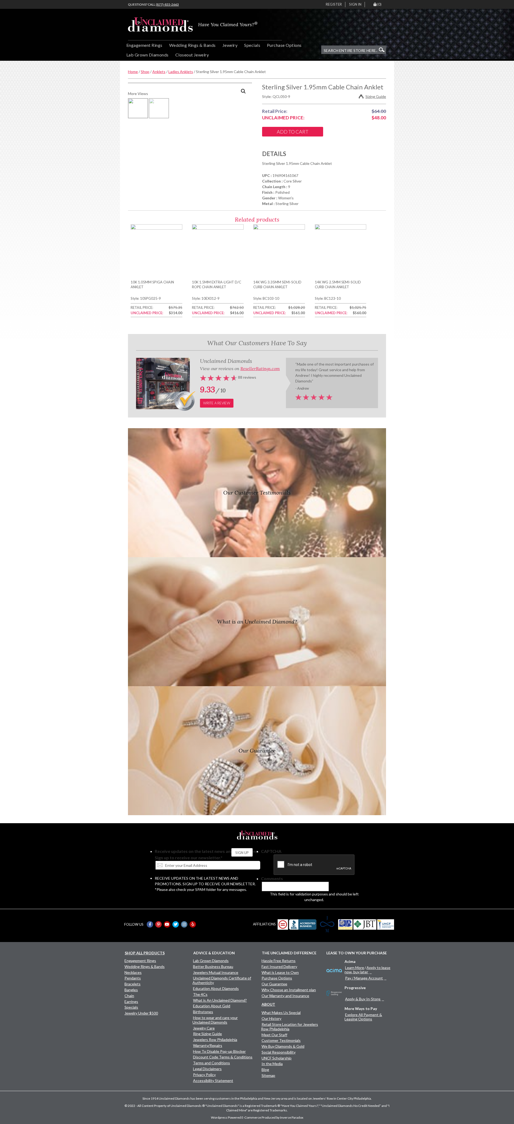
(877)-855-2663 (167, 4)
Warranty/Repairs (207, 1045)
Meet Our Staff (274, 1034)
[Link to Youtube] (167, 924)
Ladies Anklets (180, 71)
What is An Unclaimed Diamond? (220, 1000)
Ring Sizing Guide (207, 1033)
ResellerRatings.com (260, 368)
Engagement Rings (144, 45)
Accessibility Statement (213, 1080)
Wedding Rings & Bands (192, 45)
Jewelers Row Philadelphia (215, 1039)
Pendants (132, 978)
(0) (379, 4)
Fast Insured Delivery (279, 966)
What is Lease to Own (280, 972)
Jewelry (229, 45)
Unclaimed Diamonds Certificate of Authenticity (221, 980)
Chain (129, 995)
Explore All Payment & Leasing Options (363, 1016)
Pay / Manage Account (364, 978)
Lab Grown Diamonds (147, 54)
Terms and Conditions (211, 1063)
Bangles (131, 990)
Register (334, 4)
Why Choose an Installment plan (289, 990)
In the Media (272, 1063)
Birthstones (203, 1011)
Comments (272, 878)
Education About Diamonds (216, 988)
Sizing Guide (375, 96)
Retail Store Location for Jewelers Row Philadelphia (289, 1026)
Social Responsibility (279, 1052)
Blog (265, 1069)
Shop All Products (145, 953)
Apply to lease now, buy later (367, 969)
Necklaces (133, 972)
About (268, 1004)
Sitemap (268, 1075)
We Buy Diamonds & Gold (283, 1046)
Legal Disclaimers (207, 1068)
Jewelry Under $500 (141, 1013)
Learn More (354, 967)
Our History (271, 1018)
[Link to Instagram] (184, 924)
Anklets (158, 71)
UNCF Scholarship (277, 1058)
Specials (252, 45)
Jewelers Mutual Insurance (215, 972)
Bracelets (132, 984)
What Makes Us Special (281, 1012)
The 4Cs (200, 994)
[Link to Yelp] (193, 924)
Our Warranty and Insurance (285, 995)
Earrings (131, 1001)
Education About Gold (211, 1006)
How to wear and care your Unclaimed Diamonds (215, 1019)
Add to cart (292, 132)
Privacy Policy (204, 1074)
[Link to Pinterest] (158, 924)
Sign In (355, 4)
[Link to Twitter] (175, 924)
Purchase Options (284, 45)
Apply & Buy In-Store (362, 999)
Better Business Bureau (213, 966)
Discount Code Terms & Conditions (222, 1057)
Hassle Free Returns (279, 960)
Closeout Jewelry (192, 54)
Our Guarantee (274, 984)
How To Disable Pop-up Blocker (219, 1051)
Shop (145, 71)
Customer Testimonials (281, 1040)
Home (133, 71)
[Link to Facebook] (150, 924)
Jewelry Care (204, 1028)
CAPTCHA (271, 851)
